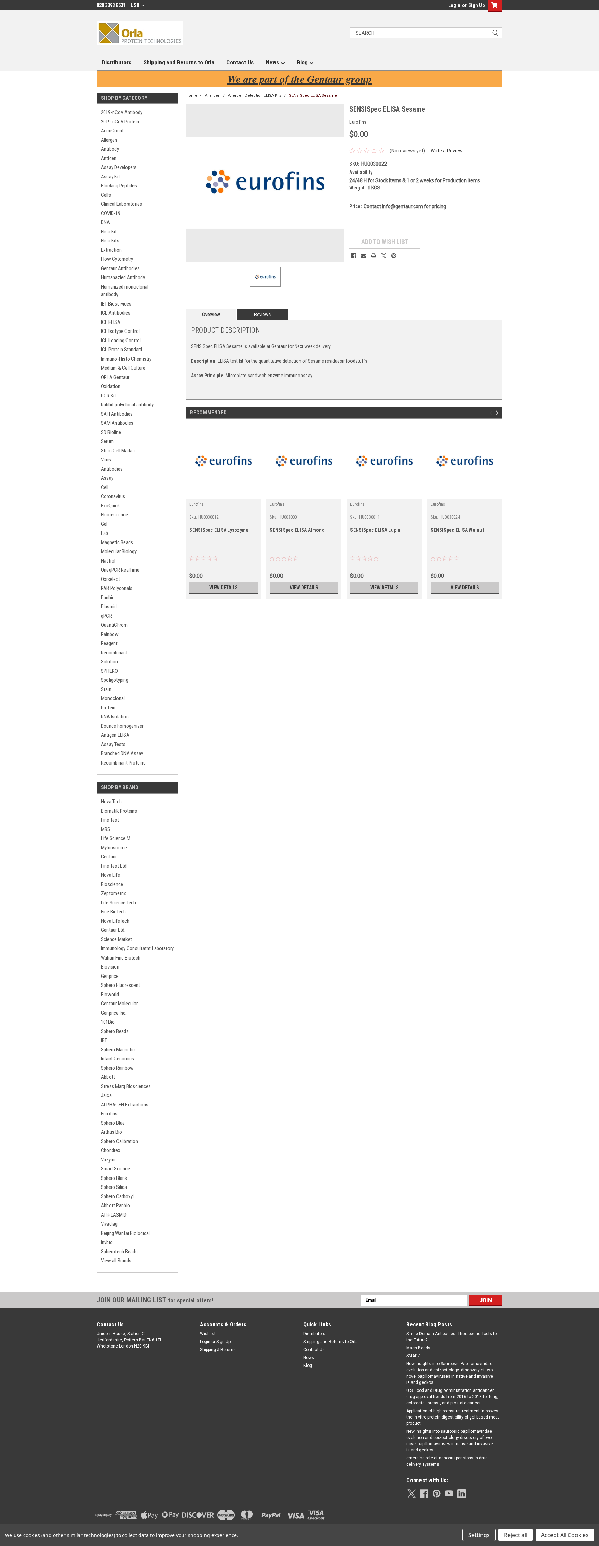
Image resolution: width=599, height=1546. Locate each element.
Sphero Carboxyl (117, 1196)
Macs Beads (418, 1347)
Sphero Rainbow (117, 1068)
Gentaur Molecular (119, 1003)
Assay (107, 478)
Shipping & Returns (218, 1349)
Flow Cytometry (117, 259)
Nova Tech (111, 801)
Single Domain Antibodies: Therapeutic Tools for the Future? (452, 1336)
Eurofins (109, 1114)
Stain (106, 689)
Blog (303, 62)
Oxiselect (110, 579)
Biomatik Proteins (119, 811)
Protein (108, 708)
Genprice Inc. (114, 1013)
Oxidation (110, 386)
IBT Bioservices (116, 304)
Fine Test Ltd (114, 866)
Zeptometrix (113, 893)
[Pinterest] (394, 255)
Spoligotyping (114, 680)
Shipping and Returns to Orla (179, 62)
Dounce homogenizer (122, 726)
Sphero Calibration (119, 1141)
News (273, 62)
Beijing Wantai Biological (125, 1233)
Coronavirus (113, 496)
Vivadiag (109, 1224)
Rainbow (110, 634)
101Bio (108, 1022)
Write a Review (447, 150)
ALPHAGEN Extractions (124, 1105)
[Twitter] (384, 255)
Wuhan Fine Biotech (120, 958)
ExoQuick (110, 506)
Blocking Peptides (119, 186)
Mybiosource (114, 848)
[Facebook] (353, 255)
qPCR (106, 616)
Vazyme (109, 1160)
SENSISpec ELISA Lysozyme (219, 530)
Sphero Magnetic (118, 1049)
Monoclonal (113, 698)
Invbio (107, 1242)
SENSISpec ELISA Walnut (457, 530)
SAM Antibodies (117, 423)
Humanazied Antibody (123, 277)
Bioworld (110, 994)
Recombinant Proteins (123, 763)
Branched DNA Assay (122, 753)
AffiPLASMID (114, 1215)
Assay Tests (113, 744)
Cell (104, 487)
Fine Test (110, 820)
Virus (106, 460)
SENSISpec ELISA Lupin (375, 530)
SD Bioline (111, 432)
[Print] (373, 255)
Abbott (108, 1077)
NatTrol (108, 561)
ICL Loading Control (121, 340)
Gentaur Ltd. (113, 930)
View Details (223, 587)
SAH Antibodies (117, 414)
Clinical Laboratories (121, 204)
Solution (109, 662)
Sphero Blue (113, 1123)
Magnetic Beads (117, 542)
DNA (105, 222)
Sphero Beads (115, 1031)
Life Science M (115, 838)
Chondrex (110, 1150)
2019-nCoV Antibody (121, 112)
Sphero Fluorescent (120, 985)
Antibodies (112, 469)
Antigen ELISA (115, 735)
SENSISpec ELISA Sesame (313, 95)
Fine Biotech (113, 912)
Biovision (110, 967)
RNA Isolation (115, 717)
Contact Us (240, 62)
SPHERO (109, 671)
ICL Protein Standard (121, 349)
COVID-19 (110, 213)
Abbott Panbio (115, 1205)
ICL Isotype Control (120, 331)
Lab (104, 533)
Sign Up (476, 5)
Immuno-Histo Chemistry (126, 359)
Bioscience (112, 884)
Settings (479, 1535)
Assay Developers (119, 167)
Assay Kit (110, 177)
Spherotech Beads (119, 1251)
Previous (492, 412)
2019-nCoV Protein (120, 121)
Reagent (109, 643)
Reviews (262, 314)
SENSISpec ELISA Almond (297, 530)
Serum (107, 441)
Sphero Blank (114, 1178)
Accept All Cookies (565, 1535)
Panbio (108, 597)
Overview (211, 314)
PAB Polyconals (116, 588)
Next (498, 412)
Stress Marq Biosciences (126, 1086)
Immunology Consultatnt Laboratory (137, 948)
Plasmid (109, 606)
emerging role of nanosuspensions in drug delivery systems (447, 1461)
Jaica (106, 1095)
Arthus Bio (111, 1132)
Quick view (223, 494)
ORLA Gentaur (115, 377)
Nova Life (110, 875)
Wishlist (208, 1333)
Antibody (110, 149)
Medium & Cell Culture (123, 368)
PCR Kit (108, 395)
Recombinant (114, 653)
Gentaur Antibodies (120, 268)
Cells (106, 195)
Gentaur (109, 857)
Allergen (109, 140)
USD (135, 5)
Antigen (108, 158)
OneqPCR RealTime (120, 570)
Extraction (111, 250)
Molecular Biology (119, 551)
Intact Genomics (117, 1058)
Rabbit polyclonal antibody (127, 404)
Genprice (110, 976)
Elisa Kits (110, 241)
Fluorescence (114, 515)
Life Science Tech (118, 903)
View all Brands (116, 1260)
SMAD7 (413, 1355)
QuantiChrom (114, 625)
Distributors (116, 62)
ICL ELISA (110, 322)
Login (454, 5)
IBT (104, 1040)
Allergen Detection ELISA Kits (254, 95)
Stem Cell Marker (118, 451)
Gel (104, 524)
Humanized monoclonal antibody (124, 291)
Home (191, 95)
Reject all (515, 1535)
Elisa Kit (109, 232)
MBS (105, 829)
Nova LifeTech (115, 921)
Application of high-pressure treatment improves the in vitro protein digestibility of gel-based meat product (452, 1417)
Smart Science (115, 1169)
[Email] (363, 255)
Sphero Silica (114, 1187)
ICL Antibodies (115, 313)
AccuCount (112, 130)
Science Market (116, 939)
